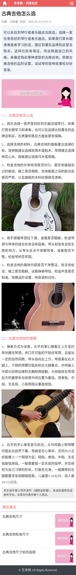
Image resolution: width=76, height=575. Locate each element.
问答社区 (32, 3)
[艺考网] (4, 3)
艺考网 (18, 3)
